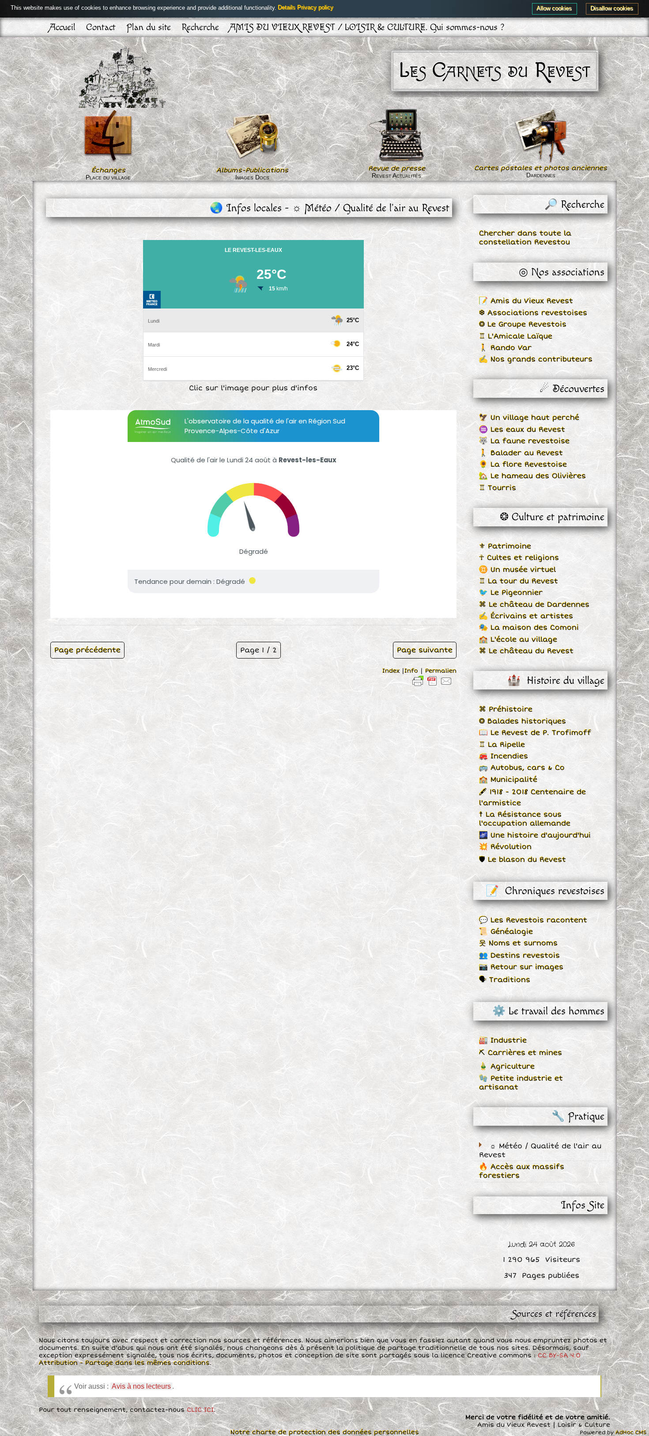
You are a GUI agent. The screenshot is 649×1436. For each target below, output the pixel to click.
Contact (101, 27)
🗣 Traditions (504, 979)
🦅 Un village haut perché (529, 417)
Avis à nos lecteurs (141, 1386)
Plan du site (148, 27)
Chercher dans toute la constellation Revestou (525, 238)
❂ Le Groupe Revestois (522, 324)
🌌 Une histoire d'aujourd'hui (535, 835)
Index (391, 670)
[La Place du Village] (108, 162)
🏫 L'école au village (518, 639)
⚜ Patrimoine (505, 546)
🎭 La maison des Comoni (529, 627)
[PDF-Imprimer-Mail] (432, 685)
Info (411, 670)
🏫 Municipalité (508, 779)
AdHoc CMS (631, 1432)
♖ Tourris (497, 488)
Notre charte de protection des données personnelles (324, 1432)
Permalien (441, 670)
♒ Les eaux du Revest (522, 429)
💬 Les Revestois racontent (533, 920)
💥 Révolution (505, 846)
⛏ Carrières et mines (520, 1052)
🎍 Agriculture (507, 1066)
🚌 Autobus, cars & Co (522, 767)
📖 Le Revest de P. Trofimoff (535, 732)
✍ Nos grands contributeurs (535, 359)
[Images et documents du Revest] (252, 162)
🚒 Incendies (503, 756)
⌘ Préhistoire (505, 709)
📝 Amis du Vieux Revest (526, 301)
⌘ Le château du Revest (526, 651)
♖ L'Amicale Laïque (515, 336)
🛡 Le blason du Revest (522, 859)
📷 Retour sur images (521, 967)
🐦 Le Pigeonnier (511, 592)
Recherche (200, 27)
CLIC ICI (200, 1409)
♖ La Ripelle (502, 744)
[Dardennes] (540, 136)
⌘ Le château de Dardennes (534, 604)
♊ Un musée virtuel (517, 569)
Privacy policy (316, 7)
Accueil (62, 27)
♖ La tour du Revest (518, 581)
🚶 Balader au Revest (521, 453)
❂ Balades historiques (522, 721)
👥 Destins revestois (519, 955)
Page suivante (425, 650)
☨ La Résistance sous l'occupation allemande (524, 819)
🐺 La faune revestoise (524, 441)
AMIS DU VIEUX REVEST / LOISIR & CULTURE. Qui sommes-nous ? (367, 27)
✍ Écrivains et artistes (526, 616)
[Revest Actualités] (396, 160)
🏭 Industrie (503, 1040)
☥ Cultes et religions (519, 557)
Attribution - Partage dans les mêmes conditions (124, 1363)
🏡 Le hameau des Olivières (532, 476)
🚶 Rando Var (505, 347)
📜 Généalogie (506, 931)
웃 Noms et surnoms (518, 943)
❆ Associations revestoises (533, 313)
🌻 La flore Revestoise (523, 464)
